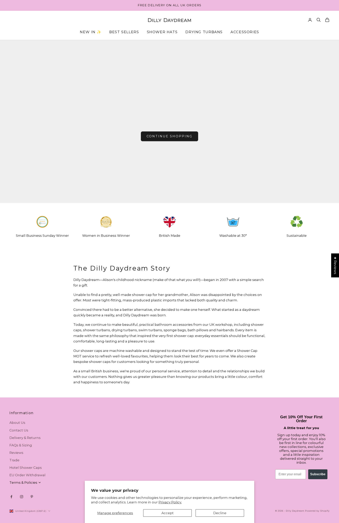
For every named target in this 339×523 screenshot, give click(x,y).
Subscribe (317, 474)
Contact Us (18, 430)
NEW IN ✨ (90, 32)
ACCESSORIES (245, 32)
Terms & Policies (23, 482)
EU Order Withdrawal (27, 475)
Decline (219, 513)
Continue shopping (170, 136)
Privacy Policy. (170, 502)
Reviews (16, 453)
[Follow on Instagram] (22, 497)
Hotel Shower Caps (25, 468)
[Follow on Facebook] (11, 497)
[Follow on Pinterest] (32, 497)
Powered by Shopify (317, 510)
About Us (17, 423)
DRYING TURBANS (204, 32)
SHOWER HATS (162, 32)
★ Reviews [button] (335, 265)
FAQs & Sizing (20, 445)
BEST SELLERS (124, 32)
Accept (167, 513)
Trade (14, 460)
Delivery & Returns (25, 438)
